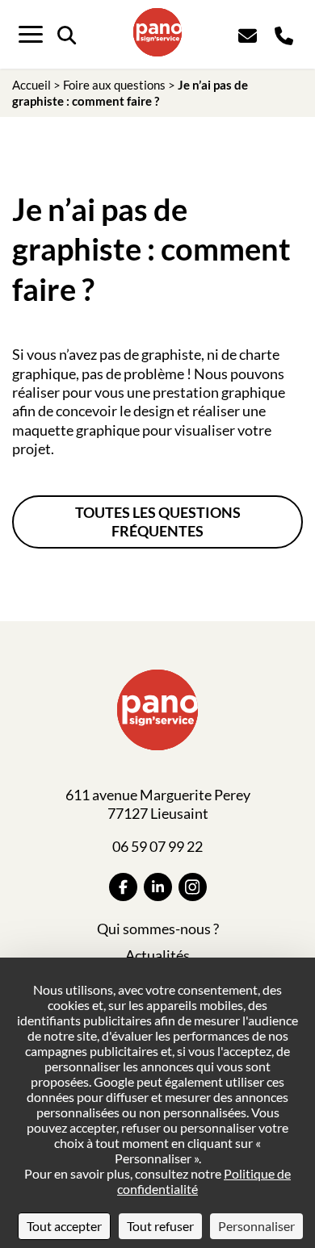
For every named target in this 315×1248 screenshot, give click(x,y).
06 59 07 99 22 (157, 846)
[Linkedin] (158, 887)
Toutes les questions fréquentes (158, 521)
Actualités (157, 955)
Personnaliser (256, 1225)
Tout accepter (64, 1225)
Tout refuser (160, 1225)
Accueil (31, 84)
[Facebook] (123, 887)
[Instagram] (192, 887)
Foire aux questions (114, 84)
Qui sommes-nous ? (158, 928)
